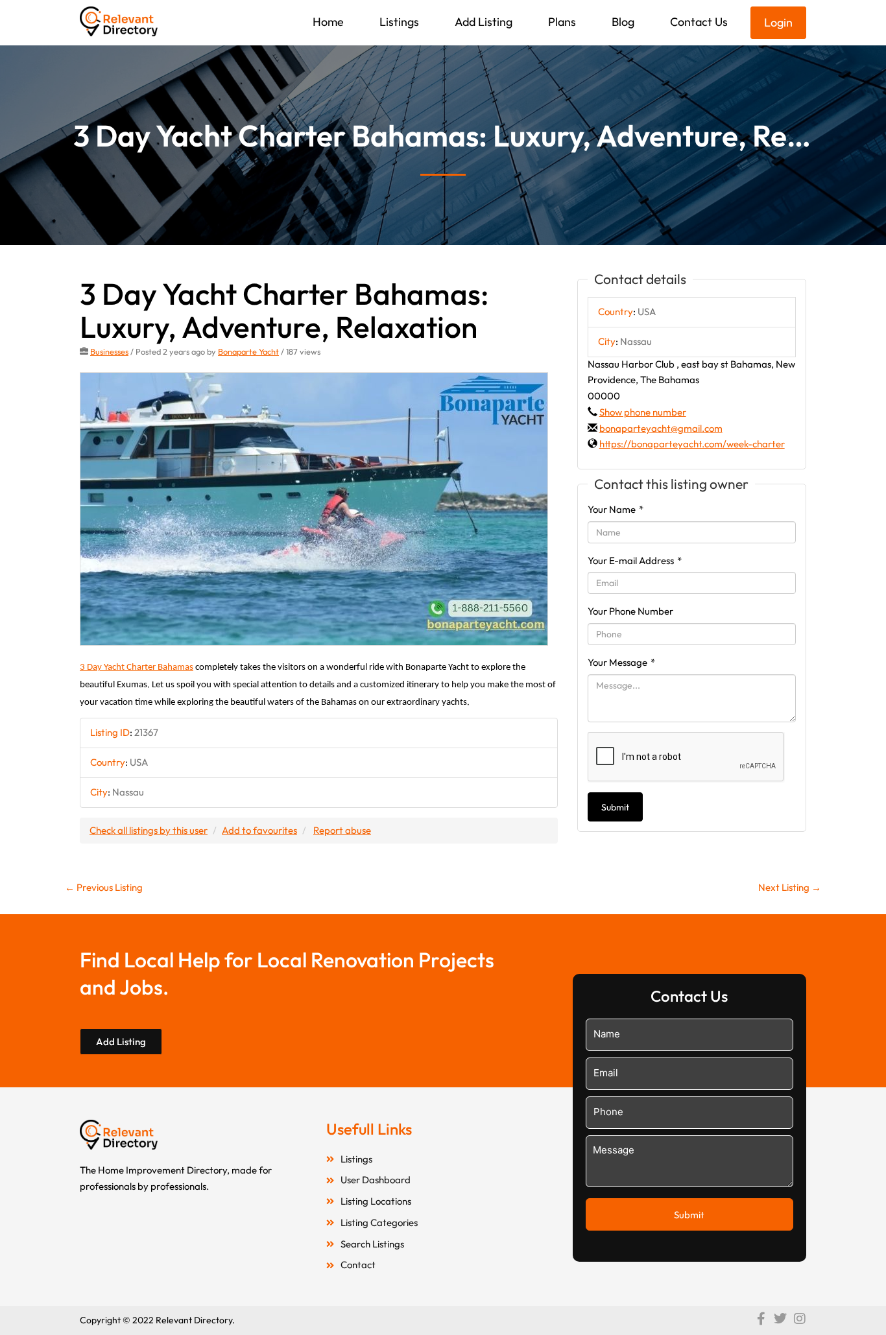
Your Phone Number (630, 611)
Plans (562, 21)
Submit (615, 807)
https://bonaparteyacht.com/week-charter (692, 444)
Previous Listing (104, 887)
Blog (623, 21)
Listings (399, 21)
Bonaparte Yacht (248, 351)
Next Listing (789, 887)
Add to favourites (259, 830)
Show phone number (642, 412)
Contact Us (699, 21)
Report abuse (342, 830)
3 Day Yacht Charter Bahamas (136, 667)
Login (778, 22)
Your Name (615, 509)
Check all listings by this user (149, 830)
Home (328, 21)
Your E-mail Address (635, 560)
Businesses (109, 351)
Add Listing (483, 21)
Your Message (621, 662)
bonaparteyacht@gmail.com (661, 428)
